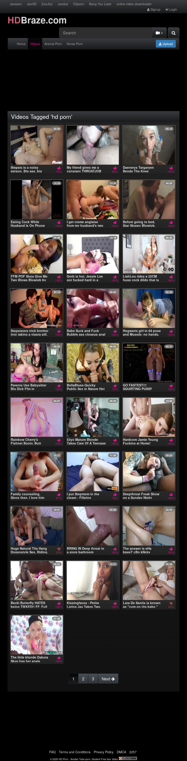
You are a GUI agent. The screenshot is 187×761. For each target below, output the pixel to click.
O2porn (78, 4)
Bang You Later (100, 4)
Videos (35, 43)
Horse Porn (75, 43)
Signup (155, 9)
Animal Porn (53, 43)
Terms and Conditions (75, 752)
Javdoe (63, 4)
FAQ (52, 752)
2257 (133, 752)
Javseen (16, 4)
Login (172, 9)
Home (21, 43)
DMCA (121, 752)
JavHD (31, 4)
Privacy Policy (104, 752)
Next (106, 679)
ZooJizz (47, 4)
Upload (167, 43)
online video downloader (134, 4)
